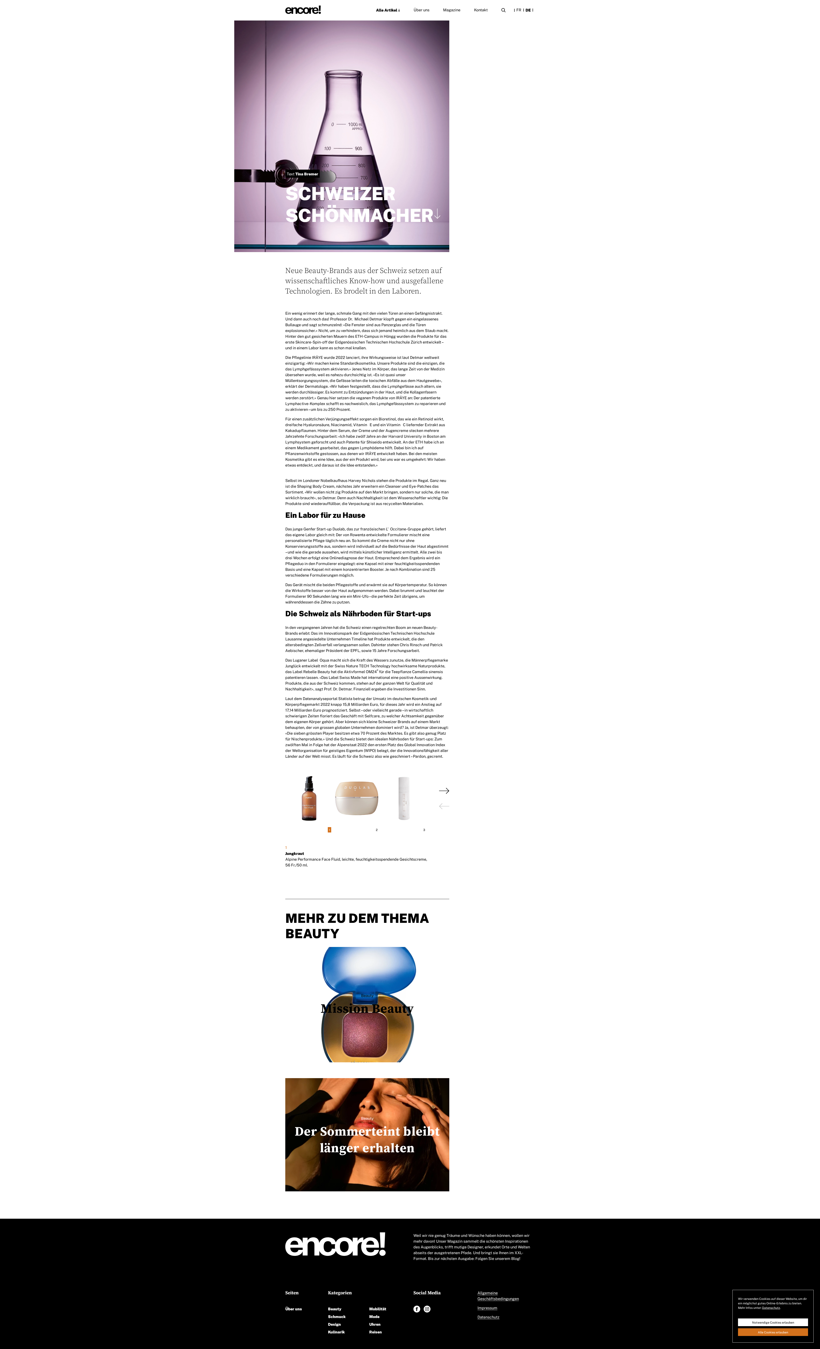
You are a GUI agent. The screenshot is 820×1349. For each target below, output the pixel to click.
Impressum (487, 1307)
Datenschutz (488, 1316)
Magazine (451, 9)
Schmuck (337, 1316)
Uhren (375, 1324)
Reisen (375, 1331)
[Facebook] (416, 1309)
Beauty (334, 1308)
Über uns (421, 9)
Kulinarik (336, 1331)
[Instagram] (427, 1309)
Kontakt (481, 9)
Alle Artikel (386, 9)
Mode (374, 1316)
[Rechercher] (503, 10)
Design (334, 1324)
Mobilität (377, 1308)
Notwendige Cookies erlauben (773, 1322)
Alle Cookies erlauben (773, 1332)
